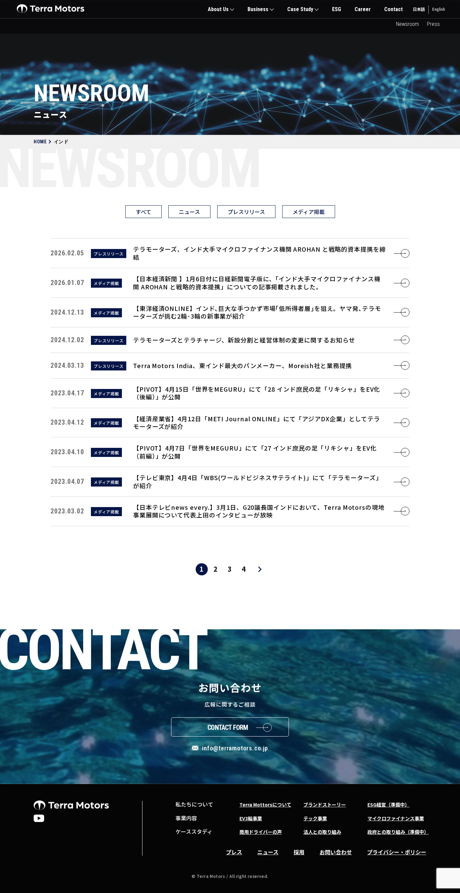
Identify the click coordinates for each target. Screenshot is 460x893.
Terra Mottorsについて (265, 804)
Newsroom (407, 24)
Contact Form (227, 727)
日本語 (419, 9)
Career (363, 9)
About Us (218, 9)
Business (258, 9)
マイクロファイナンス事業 (395, 818)
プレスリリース (246, 212)
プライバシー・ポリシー (396, 852)
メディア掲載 (309, 212)
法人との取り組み (322, 831)
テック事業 (315, 818)
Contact (393, 9)
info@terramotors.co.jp (235, 748)
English (438, 9)
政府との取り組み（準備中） (398, 831)
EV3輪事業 (250, 818)
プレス (234, 852)
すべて (143, 212)
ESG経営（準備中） (388, 804)
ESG (336, 9)
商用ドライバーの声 (260, 831)
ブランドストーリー (324, 804)
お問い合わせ (336, 852)
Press (433, 24)
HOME (40, 141)
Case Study (300, 9)
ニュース (189, 212)
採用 (299, 852)
